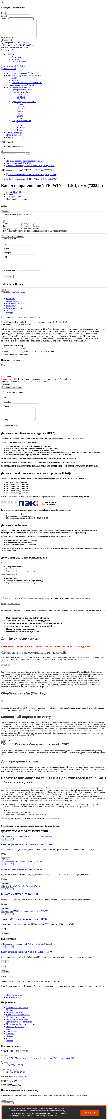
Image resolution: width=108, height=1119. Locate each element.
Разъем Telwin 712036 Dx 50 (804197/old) (19, 894)
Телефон (5, 19)
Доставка (10, 310)
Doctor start (22, 106)
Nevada (20, 125)
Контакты (10, 1034)
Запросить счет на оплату (12, 236)
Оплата (9, 313)
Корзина (15, 59)
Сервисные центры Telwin (18, 1015)
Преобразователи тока (22, 90)
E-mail (6, 248)
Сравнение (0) (7, 50)
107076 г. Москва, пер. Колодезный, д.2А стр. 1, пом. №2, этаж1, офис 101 (40, 1058)
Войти (23, 66)
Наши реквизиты (14, 995)
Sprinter (20, 116)
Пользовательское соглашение (19, 1022)
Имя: (3, 365)
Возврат (10, 1036)
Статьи (9, 1038)
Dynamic (20, 109)
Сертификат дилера (15, 303)
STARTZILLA (23, 99)
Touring (20, 130)
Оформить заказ (19, 62)
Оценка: (4, 382)
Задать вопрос (8, 384)
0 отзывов (5, 293)
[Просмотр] (12, 839)
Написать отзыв (18, 293)
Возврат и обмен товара (17, 1007)
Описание (10, 298)
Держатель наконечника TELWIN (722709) (21, 869)
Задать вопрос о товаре (16, 308)
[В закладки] (3, 290)
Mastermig (16, 80)
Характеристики (13, 301)
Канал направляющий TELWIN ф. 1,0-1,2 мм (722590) (30, 165)
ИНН (6, 257)
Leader (20, 113)
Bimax (14, 78)
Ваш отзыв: (6, 377)
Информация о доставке (17, 1019)
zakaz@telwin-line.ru (19, 48)
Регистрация (17, 57)
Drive (19, 94)
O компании (11, 997)
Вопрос (7, 420)
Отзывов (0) (11, 306)
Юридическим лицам (16, 1017)
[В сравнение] (7, 290)
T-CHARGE (22, 128)
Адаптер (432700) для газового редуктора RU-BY (24, 919)
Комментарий (7, 37)
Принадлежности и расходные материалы (25, 161)
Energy (20, 111)
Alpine (20, 123)
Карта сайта (11, 1031)
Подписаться (7, 1103)
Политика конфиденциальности (20, 1024)
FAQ (8, 1029)
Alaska (20, 104)
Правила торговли (14, 1012)
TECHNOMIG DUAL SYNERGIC (27, 82)
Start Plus (21, 97)
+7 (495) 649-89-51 (22, 43)
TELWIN (17, 192)
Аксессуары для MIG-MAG (18, 163)
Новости (10, 1041)
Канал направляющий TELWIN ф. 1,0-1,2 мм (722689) (26, 844)
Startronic (21, 118)
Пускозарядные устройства (24, 101)
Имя (3, 13)
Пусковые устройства (21, 92)
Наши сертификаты (15, 1026)
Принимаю (89, 1113)
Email (3, 16)
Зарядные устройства (21, 120)
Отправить (6, 40)
